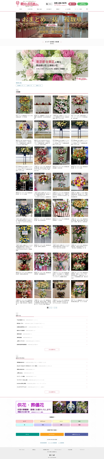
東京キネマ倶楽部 (26, 330)
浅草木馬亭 (24, 334)
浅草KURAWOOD (25, 369)
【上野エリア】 (29, 85)
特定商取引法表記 (46, 449)
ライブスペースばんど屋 (30, 380)
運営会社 (33, 449)
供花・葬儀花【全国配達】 (52, 451)
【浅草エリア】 (38, 85)
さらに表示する (52, 349)
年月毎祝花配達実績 (43, 442)
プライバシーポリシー (58, 449)
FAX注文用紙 (70, 449)
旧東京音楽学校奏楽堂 (27, 344)
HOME (20, 9)
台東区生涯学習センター (30, 327)
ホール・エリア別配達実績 (52, 442)
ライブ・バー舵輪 (26, 376)
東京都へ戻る (19, 82)
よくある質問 (67, 9)
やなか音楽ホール (27, 320)
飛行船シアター (31, 323)
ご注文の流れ (30, 9)
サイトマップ (82, 449)
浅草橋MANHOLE (31, 362)
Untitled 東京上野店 (31, 383)
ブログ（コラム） (22, 449)
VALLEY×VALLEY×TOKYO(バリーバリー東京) (34, 366)
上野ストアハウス (28, 341)
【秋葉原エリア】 (20, 85)
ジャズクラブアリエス (30, 387)
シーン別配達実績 (61, 442)
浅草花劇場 (24, 337)
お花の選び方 (48, 9)
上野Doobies (25, 373)
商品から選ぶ (39, 9)
